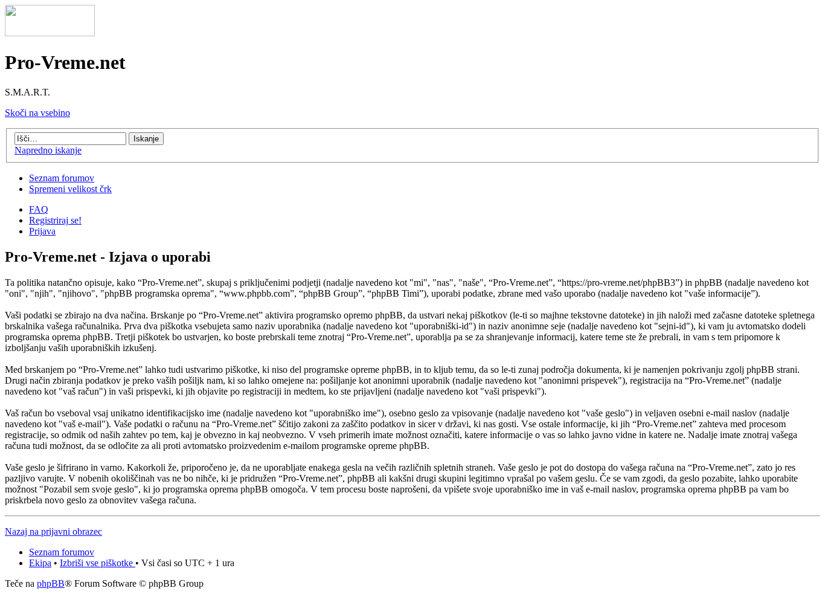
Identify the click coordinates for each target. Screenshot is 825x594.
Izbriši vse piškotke (97, 563)
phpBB (51, 583)
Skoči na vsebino (37, 113)
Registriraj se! (55, 220)
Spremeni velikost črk (70, 189)
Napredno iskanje (48, 150)
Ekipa (40, 563)
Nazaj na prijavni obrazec (53, 531)
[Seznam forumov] (50, 33)
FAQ (38, 209)
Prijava (42, 231)
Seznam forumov (61, 178)
